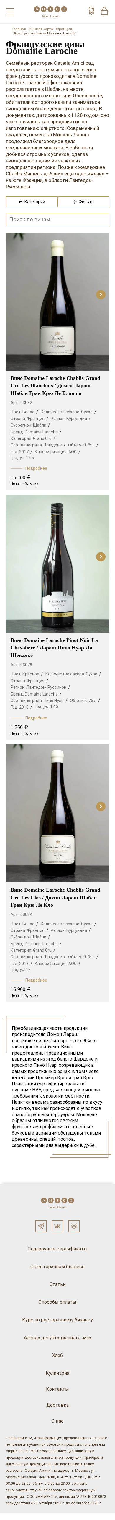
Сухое (87, 411)
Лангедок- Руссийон (46, 687)
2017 (24, 451)
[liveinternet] (13, 1516)
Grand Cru (42, 438)
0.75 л (89, 445)
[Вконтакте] (57, 1226)
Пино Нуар (54, 700)
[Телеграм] (41, 1226)
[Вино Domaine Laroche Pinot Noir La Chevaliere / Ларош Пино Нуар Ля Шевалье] (57, 564)
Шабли (39, 425)
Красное (30, 674)
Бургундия (76, 418)
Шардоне (53, 445)
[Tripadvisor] (74, 1226)
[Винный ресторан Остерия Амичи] (50, 12)
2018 (24, 707)
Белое (28, 411)
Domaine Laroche (41, 432)
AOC (72, 451)
